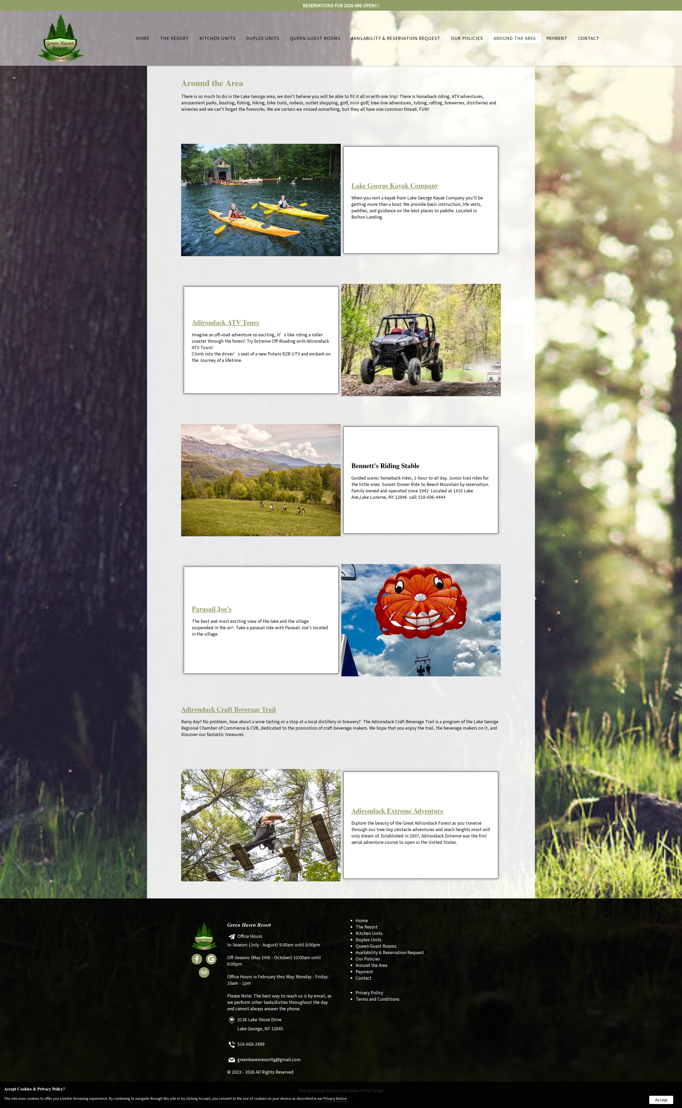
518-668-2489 (251, 1044)
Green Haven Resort (249, 924)
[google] (211, 960)
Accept (661, 1100)
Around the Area (515, 38)
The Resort (174, 38)
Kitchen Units (218, 38)
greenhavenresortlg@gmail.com (269, 1059)
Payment (556, 38)
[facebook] (197, 960)
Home (142, 38)
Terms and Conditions (377, 999)
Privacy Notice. (335, 1098)
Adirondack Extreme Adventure (397, 811)
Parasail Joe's (212, 609)
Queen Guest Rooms (315, 38)
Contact (588, 38)
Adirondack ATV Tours (225, 322)
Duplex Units (262, 38)
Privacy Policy (369, 992)
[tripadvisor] (204, 973)
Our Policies (467, 38)
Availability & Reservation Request (395, 38)
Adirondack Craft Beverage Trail (228, 709)
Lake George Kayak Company (394, 185)
